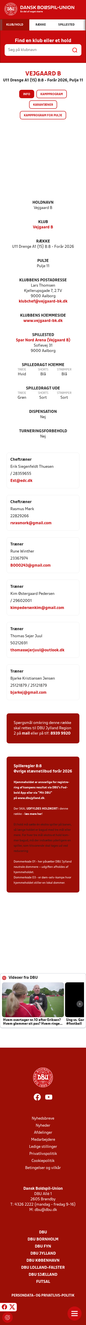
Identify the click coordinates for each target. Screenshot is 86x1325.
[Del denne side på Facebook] (4, 1307)
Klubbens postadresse (43, 280)
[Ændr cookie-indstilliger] (7, 1317)
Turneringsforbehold (43, 431)
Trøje (22, 369)
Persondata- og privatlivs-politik (43, 1295)
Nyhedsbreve (43, 1118)
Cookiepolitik (43, 1161)
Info (26, 94)
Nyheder (43, 1126)
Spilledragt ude (43, 388)
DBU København (43, 1261)
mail (26, 733)
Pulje (43, 261)
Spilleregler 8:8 (28, 766)
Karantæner (43, 104)
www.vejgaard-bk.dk (43, 321)
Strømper (64, 369)
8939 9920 (60, 733)
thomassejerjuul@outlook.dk (37, 650)
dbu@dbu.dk (46, 1210)
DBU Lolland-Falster (43, 1268)
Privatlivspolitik (43, 1154)
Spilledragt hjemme (43, 365)
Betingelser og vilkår (43, 1168)
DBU (43, 1232)
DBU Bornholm (43, 1239)
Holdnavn (43, 203)
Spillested (43, 335)
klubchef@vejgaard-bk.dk (43, 301)
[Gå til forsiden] (37, 9)
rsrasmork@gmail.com (31, 523)
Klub (43, 222)
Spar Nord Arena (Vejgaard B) (43, 340)
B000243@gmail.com (30, 566)
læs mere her (33, 814)
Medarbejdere (43, 1140)
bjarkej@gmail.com (28, 693)
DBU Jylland (43, 1253)
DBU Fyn (43, 1246)
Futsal (43, 1282)
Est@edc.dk (21, 481)
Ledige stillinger (43, 1147)
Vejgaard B (43, 227)
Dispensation (43, 412)
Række (43, 241)
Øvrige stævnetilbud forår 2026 (43, 771)
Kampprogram (51, 94)
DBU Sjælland (43, 1275)
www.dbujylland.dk (31, 798)
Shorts (43, 369)
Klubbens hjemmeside (43, 316)
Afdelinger (43, 1133)
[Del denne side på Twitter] (12, 1307)
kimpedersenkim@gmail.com (37, 608)
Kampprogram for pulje (43, 115)
